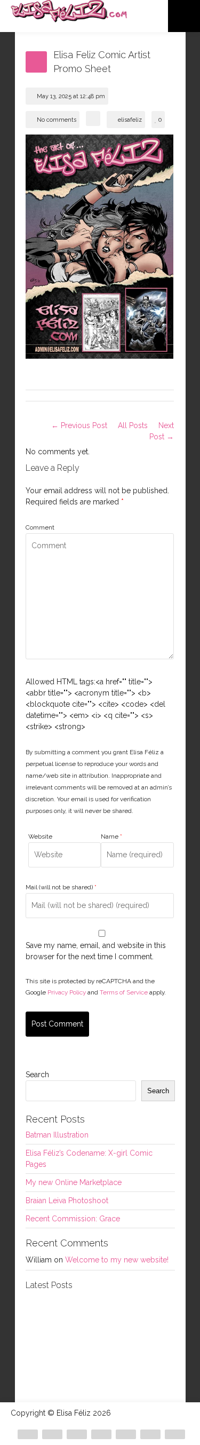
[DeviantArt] (28, 1434)
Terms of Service (124, 992)
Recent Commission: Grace (73, 1218)
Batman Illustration (57, 1135)
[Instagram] (101, 1434)
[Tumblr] (175, 1434)
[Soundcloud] (126, 1434)
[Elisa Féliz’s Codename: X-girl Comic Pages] (149, 1316)
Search (37, 1074)
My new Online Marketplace (74, 1182)
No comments (56, 119)
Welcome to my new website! (117, 1260)
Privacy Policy (66, 992)
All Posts (133, 425)
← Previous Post (79, 425)
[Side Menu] (184, 16)
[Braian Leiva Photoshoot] (100, 1316)
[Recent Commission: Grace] (100, 1366)
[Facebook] (52, 1434)
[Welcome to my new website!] (149, 1366)
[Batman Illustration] (50, 1316)
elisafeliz (130, 119)
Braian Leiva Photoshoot (67, 1200)
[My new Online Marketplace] (50, 1366)
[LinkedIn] (150, 1434)
